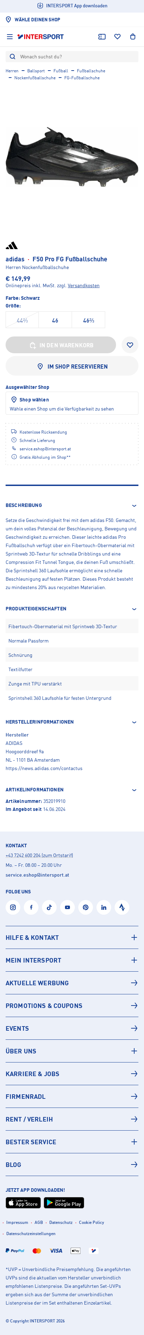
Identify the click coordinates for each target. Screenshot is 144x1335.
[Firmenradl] (72, 1096)
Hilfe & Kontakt (32, 937)
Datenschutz (61, 1222)
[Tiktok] (49, 907)
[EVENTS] (72, 1028)
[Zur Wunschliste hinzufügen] (130, 344)
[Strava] (122, 907)
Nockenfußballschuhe (35, 77)
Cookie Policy (91, 1222)
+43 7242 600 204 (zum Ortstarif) (39, 855)
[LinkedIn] (103, 907)
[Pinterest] (85, 907)
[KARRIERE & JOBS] (72, 1073)
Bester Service (31, 1142)
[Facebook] (31, 907)
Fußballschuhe (91, 70)
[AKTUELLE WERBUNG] (72, 983)
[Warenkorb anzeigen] (133, 36)
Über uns (21, 1051)
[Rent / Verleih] (72, 1119)
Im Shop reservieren (78, 366)
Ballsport (36, 70)
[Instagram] (13, 907)
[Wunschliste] (117, 36)
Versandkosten (84, 285)
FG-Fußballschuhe (82, 77)
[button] (72, 505)
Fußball (60, 70)
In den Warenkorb (66, 345)
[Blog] (72, 1164)
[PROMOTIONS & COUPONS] (72, 1005)
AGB (39, 1222)
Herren (12, 70)
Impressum (17, 1222)
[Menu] (10, 36)
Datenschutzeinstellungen (31, 1233)
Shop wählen (34, 399)
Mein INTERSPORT (33, 960)
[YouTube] (67, 907)
